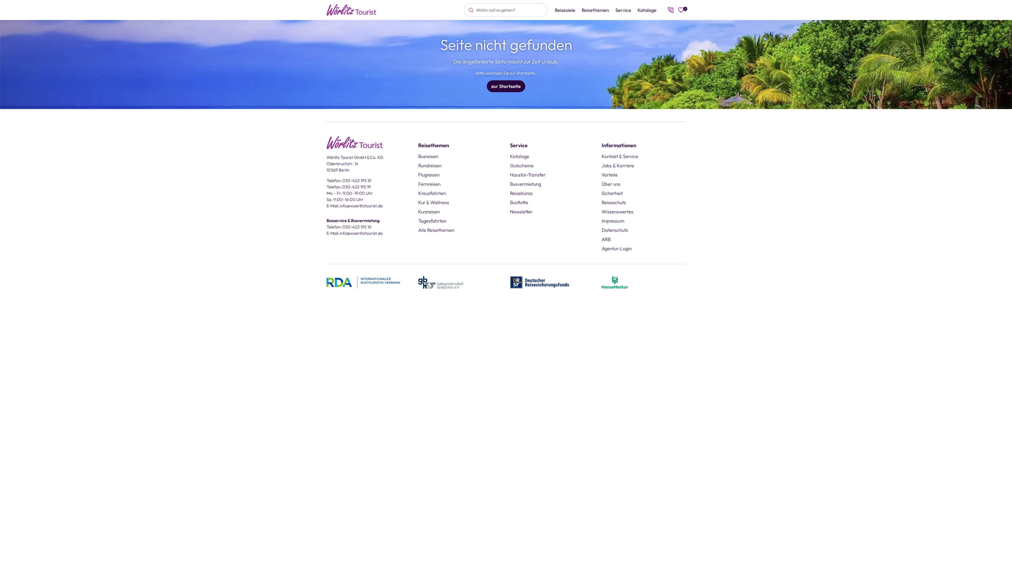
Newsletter (521, 212)
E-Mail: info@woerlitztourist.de (355, 205)
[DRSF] (539, 281)
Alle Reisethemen (436, 230)
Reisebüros (521, 193)
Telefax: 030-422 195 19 (349, 186)
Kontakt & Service (620, 156)
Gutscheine (522, 166)
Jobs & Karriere (618, 166)
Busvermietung (525, 184)
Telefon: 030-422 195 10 (349, 180)
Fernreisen (429, 184)
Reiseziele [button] (565, 10)
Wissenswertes (617, 212)
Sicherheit (612, 193)
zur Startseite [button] (506, 86)
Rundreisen (430, 166)
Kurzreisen (429, 212)
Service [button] (623, 10)
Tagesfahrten (432, 221)
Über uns (611, 184)
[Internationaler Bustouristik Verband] (363, 281)
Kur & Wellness (433, 202)
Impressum (613, 221)
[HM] (615, 281)
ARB (606, 239)
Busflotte (519, 202)
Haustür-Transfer (528, 175)
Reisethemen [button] (595, 10)
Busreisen (428, 156)
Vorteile (610, 175)
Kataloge (647, 10)
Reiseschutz (614, 202)
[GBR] (440, 281)
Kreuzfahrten (432, 193)
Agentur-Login (617, 249)
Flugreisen (429, 175)
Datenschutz (615, 230)
